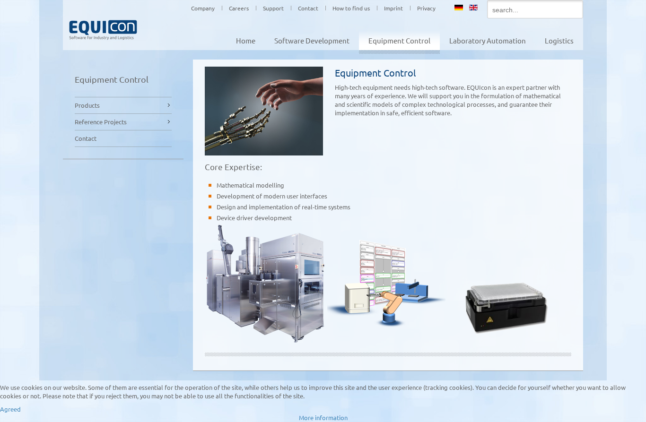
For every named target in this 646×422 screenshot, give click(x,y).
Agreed (10, 409)
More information (323, 417)
